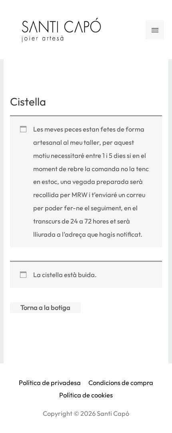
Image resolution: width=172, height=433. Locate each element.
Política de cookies (86, 395)
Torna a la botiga (45, 307)
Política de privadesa (50, 383)
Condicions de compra (120, 383)
